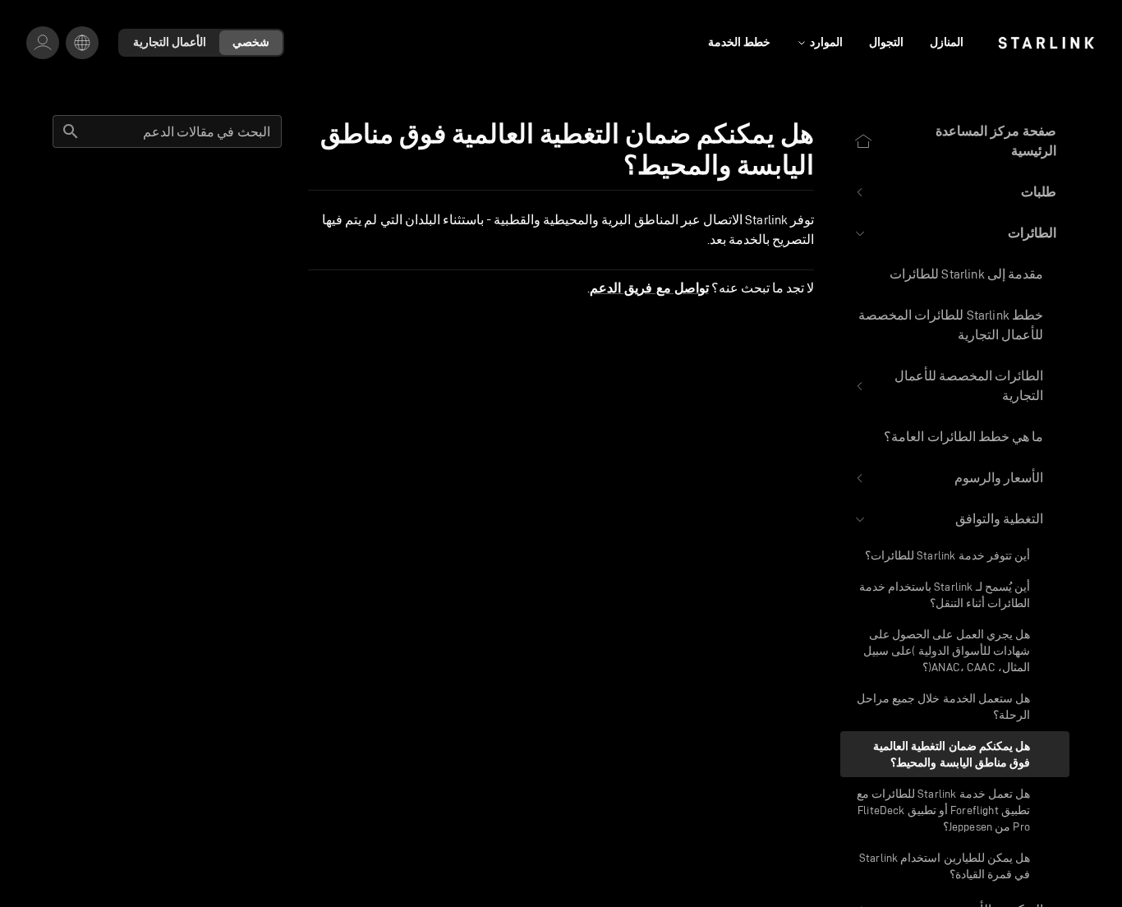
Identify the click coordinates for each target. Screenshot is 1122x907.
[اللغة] (82, 42)
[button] (954, 192)
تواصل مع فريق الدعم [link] (649, 288)
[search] (70, 131)
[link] (1046, 43)
